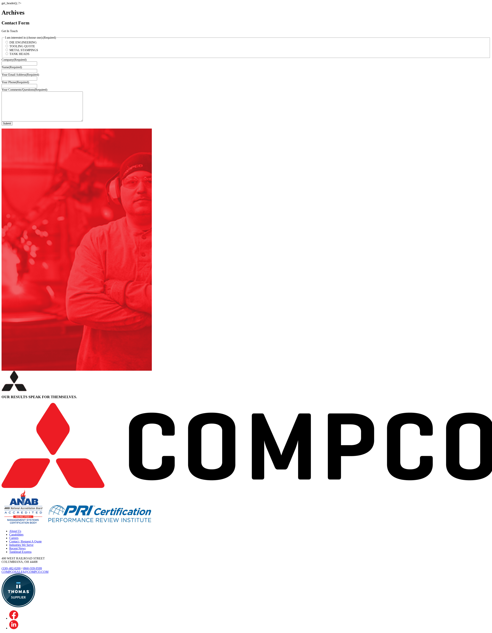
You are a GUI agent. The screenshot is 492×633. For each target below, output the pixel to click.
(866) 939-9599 (32, 568)
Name (12, 67)
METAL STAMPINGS (23, 50)
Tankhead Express (20, 551)
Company (14, 59)
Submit (7, 123)
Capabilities (16, 534)
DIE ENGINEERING (23, 42)
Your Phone (15, 82)
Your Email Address (20, 74)
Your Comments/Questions (24, 89)
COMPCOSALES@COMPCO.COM (25, 571)
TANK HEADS (19, 54)
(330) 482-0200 (11, 568)
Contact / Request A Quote (25, 541)
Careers (13, 538)
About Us (15, 531)
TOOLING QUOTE (22, 46)
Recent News (17, 548)
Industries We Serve (21, 545)
